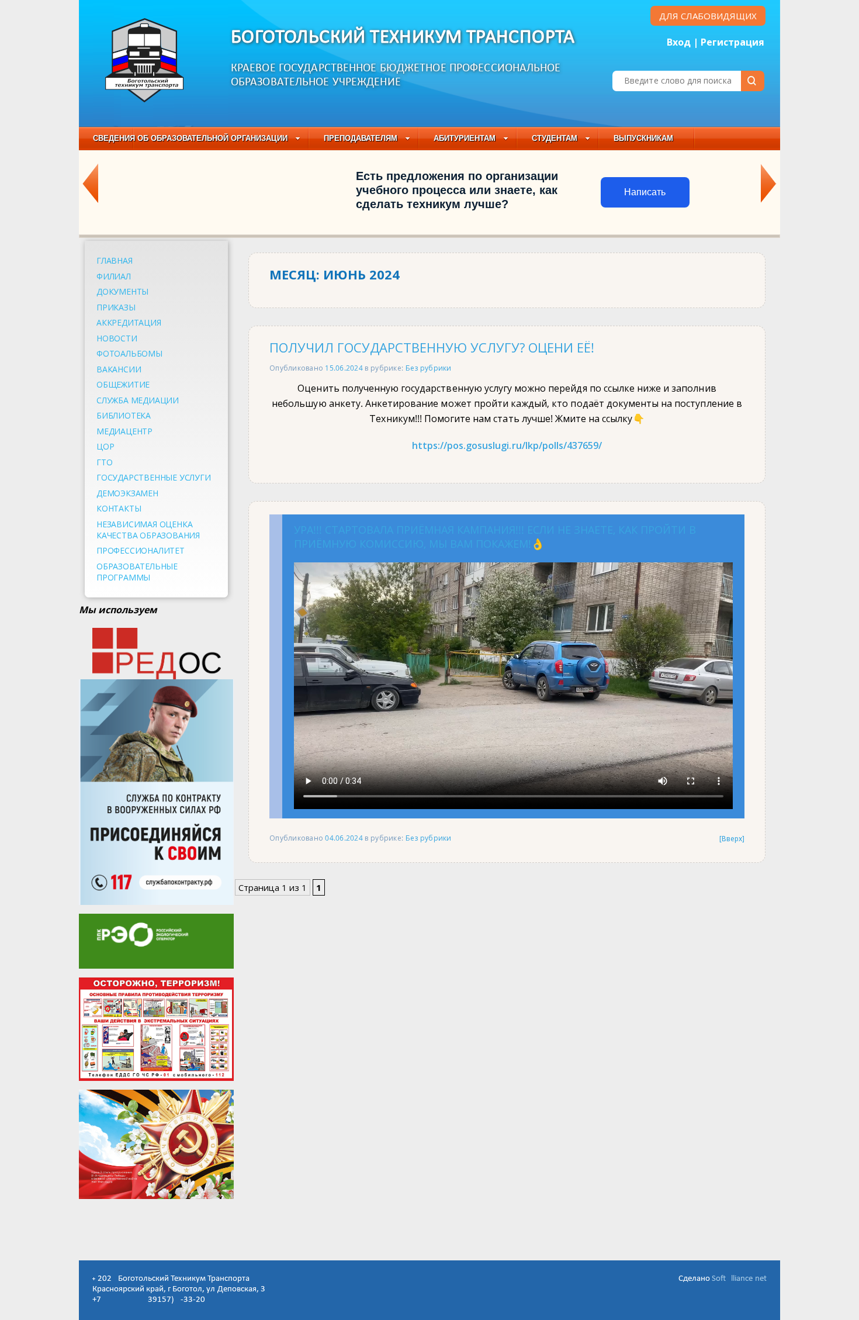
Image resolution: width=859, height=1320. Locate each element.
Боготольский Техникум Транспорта (403, 37)
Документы (122, 291)
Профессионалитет (140, 550)
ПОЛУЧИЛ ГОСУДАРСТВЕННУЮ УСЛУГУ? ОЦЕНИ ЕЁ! (431, 347)
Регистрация (732, 42)
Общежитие (123, 384)
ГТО (104, 462)
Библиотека (123, 415)
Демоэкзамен (127, 493)
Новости (116, 338)
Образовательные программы (137, 572)
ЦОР (105, 446)
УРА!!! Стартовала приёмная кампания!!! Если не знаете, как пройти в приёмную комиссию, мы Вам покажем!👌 (495, 537)
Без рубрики (429, 367)
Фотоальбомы (129, 353)
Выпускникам (643, 138)
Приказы (116, 307)
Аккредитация (128, 322)
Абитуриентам (465, 138)
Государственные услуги (153, 477)
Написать (645, 192)
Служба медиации (137, 400)
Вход (679, 42)
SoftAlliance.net (739, 1278)
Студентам (554, 138)
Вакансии (118, 369)
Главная (114, 260)
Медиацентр (124, 431)
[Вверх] (731, 838)
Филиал (113, 276)
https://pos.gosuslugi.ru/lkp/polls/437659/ (507, 445)
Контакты (118, 508)
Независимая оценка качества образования (148, 530)
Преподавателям (360, 138)
